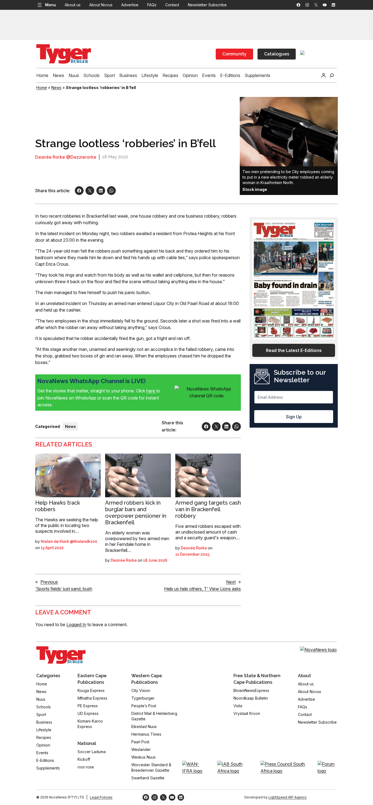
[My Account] (323, 75)
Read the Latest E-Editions (294, 350)
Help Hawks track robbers (57, 506)
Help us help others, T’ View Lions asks (202, 588)
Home (41, 87)
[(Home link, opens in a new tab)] (60, 655)
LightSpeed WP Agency (287, 797)
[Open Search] (332, 75)
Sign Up (294, 416)
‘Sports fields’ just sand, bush (63, 588)
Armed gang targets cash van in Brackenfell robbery (208, 509)
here (151, 390)
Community (234, 54)
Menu (50, 4)
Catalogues (276, 54)
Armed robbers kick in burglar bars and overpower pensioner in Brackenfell (135, 512)
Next (231, 582)
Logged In (76, 624)
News (56, 87)
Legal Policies (101, 797)
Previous (49, 582)
